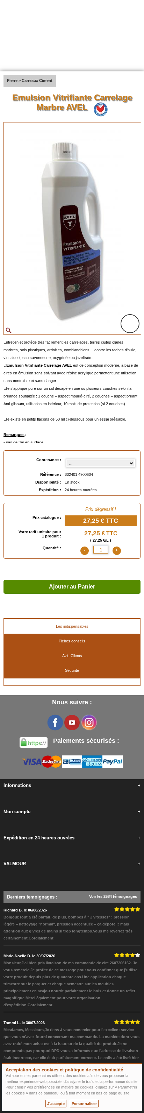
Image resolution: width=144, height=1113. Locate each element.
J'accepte (56, 1103)
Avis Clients (72, 656)
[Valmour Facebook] (55, 722)
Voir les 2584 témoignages (113, 896)
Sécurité (72, 670)
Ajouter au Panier (72, 587)
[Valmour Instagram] (88, 722)
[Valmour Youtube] (72, 722)
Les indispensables (72, 626)
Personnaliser (84, 1103)
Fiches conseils (72, 641)
